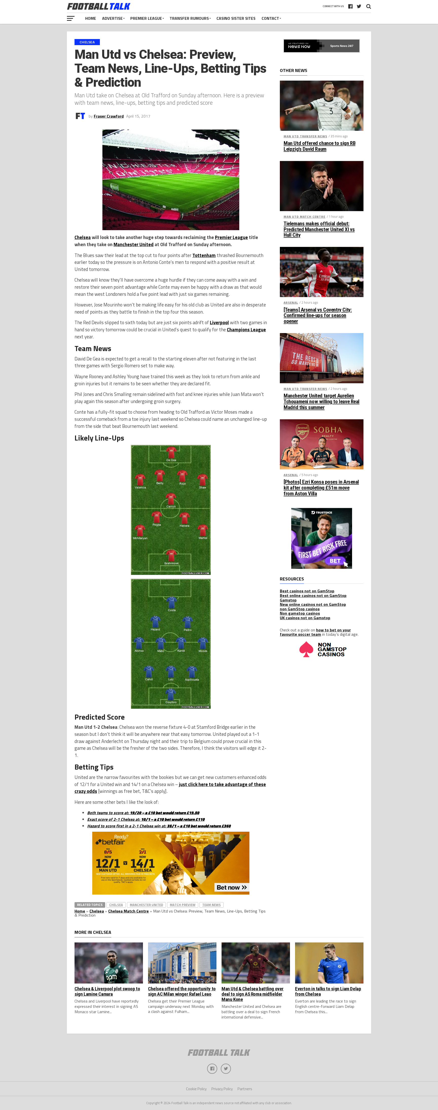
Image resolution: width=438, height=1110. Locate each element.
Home (90, 18)
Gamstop (288, 600)
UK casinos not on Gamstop (305, 618)
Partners (245, 1089)
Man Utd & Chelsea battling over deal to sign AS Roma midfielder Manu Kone (253, 994)
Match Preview (182, 904)
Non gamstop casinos (300, 613)
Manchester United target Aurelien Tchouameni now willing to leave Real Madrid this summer (321, 401)
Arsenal (291, 302)
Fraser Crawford (109, 116)
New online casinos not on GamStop (313, 604)
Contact (270, 18)
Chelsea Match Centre (128, 911)
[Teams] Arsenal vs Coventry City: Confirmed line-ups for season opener (318, 315)
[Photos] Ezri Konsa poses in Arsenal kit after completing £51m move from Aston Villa (321, 488)
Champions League (246, 329)
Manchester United (134, 244)
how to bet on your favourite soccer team (315, 632)
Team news (211, 904)
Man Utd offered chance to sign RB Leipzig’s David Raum (319, 146)
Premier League (146, 18)
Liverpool (219, 322)
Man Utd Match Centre (304, 216)
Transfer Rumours (189, 18)
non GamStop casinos (300, 609)
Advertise (112, 18)
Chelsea (83, 237)
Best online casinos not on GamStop (313, 595)
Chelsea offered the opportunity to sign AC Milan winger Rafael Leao (182, 991)
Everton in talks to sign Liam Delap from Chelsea (328, 991)
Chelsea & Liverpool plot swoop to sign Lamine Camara (107, 991)
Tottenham (204, 255)
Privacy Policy (222, 1089)
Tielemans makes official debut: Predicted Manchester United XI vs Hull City (319, 229)
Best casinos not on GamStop (307, 591)
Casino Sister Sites (236, 18)
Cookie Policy (196, 1089)
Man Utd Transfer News (305, 136)
